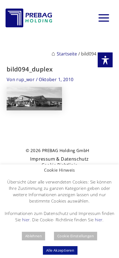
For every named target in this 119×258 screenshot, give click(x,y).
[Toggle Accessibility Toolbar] (105, 59)
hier (26, 219)
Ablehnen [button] (33, 235)
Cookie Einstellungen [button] (75, 235)
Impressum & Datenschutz (59, 159)
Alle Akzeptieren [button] (60, 250)
